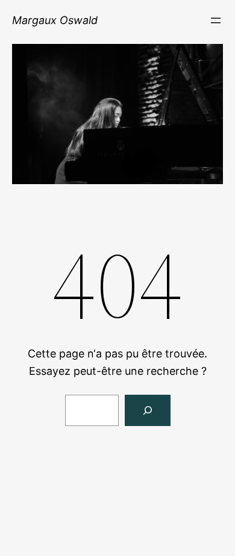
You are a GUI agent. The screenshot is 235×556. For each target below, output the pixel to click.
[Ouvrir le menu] (215, 20)
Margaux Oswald (55, 20)
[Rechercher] (148, 410)
